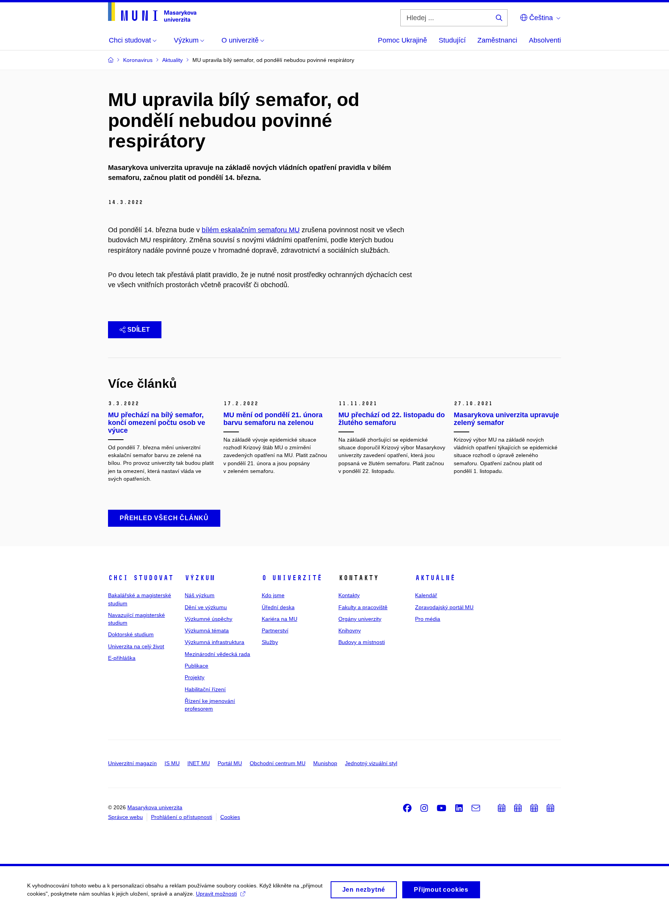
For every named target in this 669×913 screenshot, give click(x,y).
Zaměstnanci (497, 40)
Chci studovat (140, 578)
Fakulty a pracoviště (363, 607)
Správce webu (125, 817)
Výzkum (200, 578)
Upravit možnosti (216, 894)
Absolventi (545, 40)
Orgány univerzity (359, 619)
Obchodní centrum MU (277, 763)
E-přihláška (122, 658)
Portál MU (230, 763)
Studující (452, 40)
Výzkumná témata (207, 630)
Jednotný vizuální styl (371, 763)
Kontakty (349, 595)
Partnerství (275, 630)
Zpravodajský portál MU (444, 607)
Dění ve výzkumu (206, 607)
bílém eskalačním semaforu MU (251, 230)
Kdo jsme (273, 595)
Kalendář (426, 595)
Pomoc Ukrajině (402, 40)
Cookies (230, 817)
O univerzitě (292, 578)
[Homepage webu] (152, 12)
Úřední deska (278, 607)
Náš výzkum (199, 595)
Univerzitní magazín (132, 763)
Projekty (194, 677)
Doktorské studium (131, 634)
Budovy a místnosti (361, 642)
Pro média (427, 619)
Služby (270, 642)
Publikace (196, 666)
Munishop (325, 763)
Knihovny (349, 630)
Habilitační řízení (205, 689)
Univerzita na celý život (136, 646)
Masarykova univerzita (154, 807)
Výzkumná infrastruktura (214, 642)
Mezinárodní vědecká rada (217, 654)
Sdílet (138, 329)
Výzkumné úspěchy (208, 619)
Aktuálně (435, 578)
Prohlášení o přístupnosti (181, 817)
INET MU (198, 763)
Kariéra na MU (279, 619)
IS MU (172, 763)
